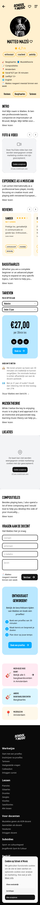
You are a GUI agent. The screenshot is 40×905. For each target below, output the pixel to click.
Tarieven (32, 94)
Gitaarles (6, 789)
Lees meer (9, 236)
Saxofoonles (7, 804)
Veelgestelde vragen (11, 765)
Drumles (6, 793)
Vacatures (6, 829)
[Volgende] (35, 134)
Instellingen (10, 891)
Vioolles (5, 801)
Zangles (5, 797)
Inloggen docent (9, 832)
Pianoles (6, 785)
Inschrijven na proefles (12, 757)
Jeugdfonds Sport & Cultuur (14, 848)
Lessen (6, 780)
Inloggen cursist (9, 772)
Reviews (7, 94)
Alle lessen (7, 808)
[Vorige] (29, 134)
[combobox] (20, 303)
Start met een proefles (12, 753)
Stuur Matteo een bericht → (15, 393)
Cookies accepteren (19, 164)
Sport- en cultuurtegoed (12, 844)
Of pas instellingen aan (19, 168)
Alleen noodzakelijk (12, 884)
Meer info (9, 878)
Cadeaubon (7, 769)
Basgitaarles (20, 94)
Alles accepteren (11, 897)
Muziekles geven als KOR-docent (16, 821)
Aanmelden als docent (12, 825)
